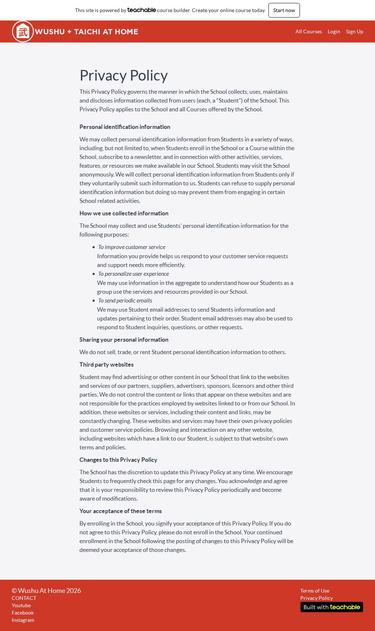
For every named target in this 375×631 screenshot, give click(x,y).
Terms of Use (314, 591)
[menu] (326, 31)
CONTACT (24, 598)
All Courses (309, 31)
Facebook (23, 613)
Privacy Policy (316, 598)
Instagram (23, 620)
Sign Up (354, 31)
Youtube (21, 605)
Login (334, 31)
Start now (284, 10)
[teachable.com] (141, 10)
